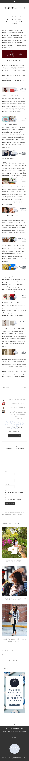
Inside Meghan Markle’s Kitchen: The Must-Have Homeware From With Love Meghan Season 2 (18, 412)
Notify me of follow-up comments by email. (14, 493)
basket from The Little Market (9, 222)
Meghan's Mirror (14, 8)
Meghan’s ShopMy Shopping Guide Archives (15, 560)
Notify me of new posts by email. (13, 499)
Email (6, 478)
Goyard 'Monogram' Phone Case (17, 399)
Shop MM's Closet (14, 435)
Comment (7, 453)
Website (7, 484)
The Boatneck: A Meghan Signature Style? (14, 599)
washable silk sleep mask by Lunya (11, 134)
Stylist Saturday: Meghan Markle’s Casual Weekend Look (14, 640)
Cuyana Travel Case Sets (8, 77)
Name (6, 471)
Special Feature (18, 381)
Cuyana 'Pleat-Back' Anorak (17, 407)
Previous (6, 387)
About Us (14, 737)
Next (24, 387)
